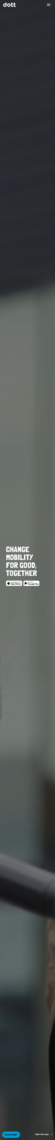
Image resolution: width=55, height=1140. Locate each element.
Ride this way (42, 1134)
